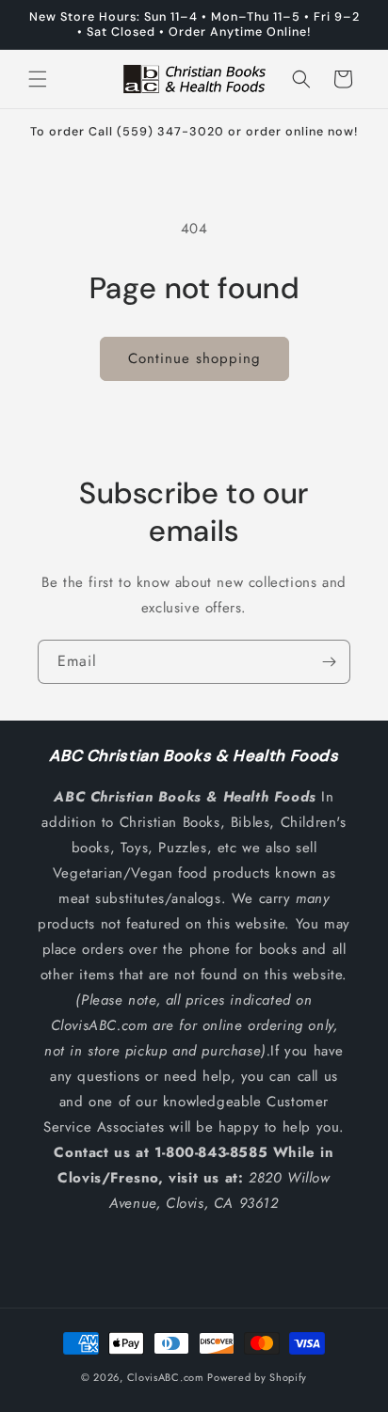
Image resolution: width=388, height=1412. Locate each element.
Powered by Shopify (257, 1377)
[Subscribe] (328, 662)
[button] (37, 79)
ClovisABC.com (165, 1377)
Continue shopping (194, 358)
